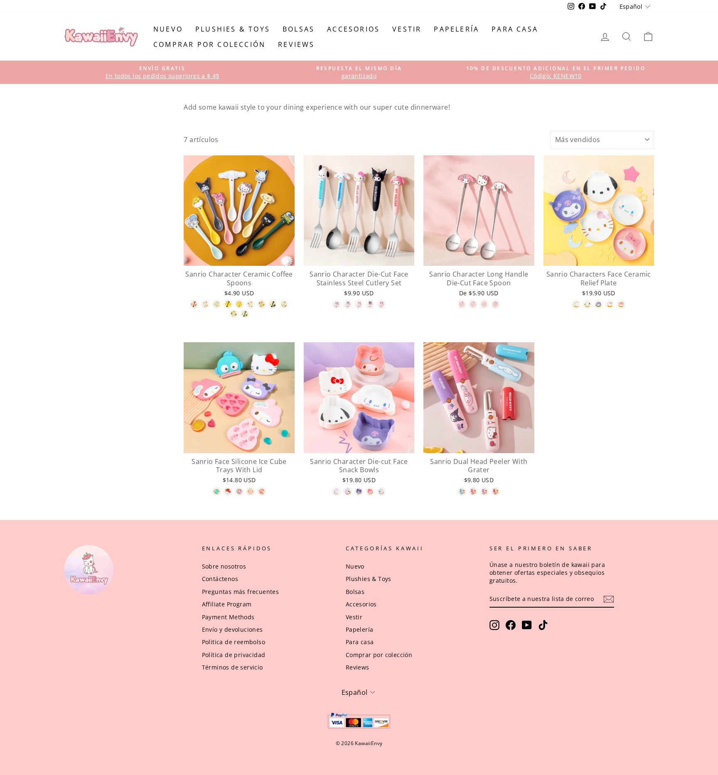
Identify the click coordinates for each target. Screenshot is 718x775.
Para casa (515, 29)
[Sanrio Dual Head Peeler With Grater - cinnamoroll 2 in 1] (462, 491)
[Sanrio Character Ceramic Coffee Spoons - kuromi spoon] (228, 304)
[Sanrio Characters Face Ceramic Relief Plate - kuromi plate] (598, 304)
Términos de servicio (232, 667)
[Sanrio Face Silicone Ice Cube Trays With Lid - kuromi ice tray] (239, 491)
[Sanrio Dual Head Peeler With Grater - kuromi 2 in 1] (484, 491)
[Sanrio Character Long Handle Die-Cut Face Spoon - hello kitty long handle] (473, 304)
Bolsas (299, 29)
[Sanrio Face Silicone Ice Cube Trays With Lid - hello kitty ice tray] (228, 491)
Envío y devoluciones (232, 629)
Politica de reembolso (233, 642)
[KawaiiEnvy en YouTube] (527, 625)
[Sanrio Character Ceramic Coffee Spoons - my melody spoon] (205, 304)
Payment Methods (228, 617)
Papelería (456, 29)
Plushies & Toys (232, 29)
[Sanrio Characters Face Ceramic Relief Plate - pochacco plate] (587, 304)
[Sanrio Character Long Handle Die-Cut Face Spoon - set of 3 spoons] (495, 304)
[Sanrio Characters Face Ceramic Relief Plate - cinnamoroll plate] (576, 304)
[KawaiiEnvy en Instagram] (494, 625)
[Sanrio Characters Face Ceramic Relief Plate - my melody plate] (621, 304)
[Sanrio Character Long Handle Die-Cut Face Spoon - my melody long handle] (462, 304)
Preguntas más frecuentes (240, 592)
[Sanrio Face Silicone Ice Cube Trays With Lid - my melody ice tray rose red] (262, 491)
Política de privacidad (234, 655)
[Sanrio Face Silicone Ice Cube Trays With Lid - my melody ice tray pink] (250, 491)
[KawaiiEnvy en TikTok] (543, 625)
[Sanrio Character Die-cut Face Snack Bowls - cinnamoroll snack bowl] (336, 491)
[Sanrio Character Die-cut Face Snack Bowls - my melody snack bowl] (370, 491)
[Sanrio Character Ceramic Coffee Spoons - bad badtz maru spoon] (273, 304)
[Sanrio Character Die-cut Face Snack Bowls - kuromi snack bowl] (359, 491)
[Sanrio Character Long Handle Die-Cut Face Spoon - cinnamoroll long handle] (484, 304)
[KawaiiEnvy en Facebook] (511, 625)
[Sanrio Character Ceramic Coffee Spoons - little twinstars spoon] (250, 304)
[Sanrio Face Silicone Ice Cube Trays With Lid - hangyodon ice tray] (217, 491)
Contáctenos (220, 579)
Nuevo (168, 29)
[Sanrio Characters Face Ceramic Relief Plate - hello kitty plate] (610, 304)
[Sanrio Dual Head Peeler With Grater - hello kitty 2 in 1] (495, 491)
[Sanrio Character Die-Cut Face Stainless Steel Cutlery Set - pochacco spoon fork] (348, 304)
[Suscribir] (608, 599)
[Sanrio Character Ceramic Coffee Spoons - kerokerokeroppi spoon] (245, 314)
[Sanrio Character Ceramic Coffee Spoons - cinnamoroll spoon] (217, 304)
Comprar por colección (209, 44)
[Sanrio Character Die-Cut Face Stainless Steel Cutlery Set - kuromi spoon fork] (370, 304)
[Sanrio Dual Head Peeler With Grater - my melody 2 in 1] (473, 491)
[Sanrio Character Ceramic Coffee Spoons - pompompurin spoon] (234, 314)
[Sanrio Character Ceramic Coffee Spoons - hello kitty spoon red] (194, 304)
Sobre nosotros (224, 566)
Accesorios (353, 29)
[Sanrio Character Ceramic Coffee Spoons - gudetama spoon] (262, 304)
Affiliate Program (227, 604)
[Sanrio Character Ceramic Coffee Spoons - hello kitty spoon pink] (284, 304)
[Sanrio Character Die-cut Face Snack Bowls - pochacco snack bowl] (381, 491)
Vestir (406, 29)
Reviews (296, 44)
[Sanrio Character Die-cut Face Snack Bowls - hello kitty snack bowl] (348, 491)
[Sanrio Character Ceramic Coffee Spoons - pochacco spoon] (239, 304)
